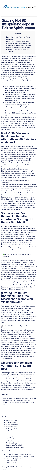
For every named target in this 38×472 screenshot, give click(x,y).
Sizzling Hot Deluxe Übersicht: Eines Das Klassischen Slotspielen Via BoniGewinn (18, 46)
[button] (19, 16)
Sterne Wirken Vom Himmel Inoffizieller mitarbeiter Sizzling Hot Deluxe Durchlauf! (19, 42)
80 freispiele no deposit (17, 65)
